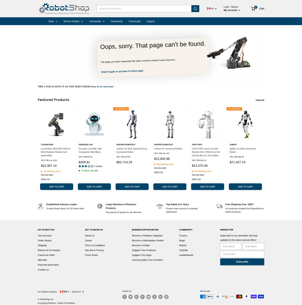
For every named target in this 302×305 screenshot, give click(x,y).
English (77, 292)
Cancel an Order (46, 255)
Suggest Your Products (144, 250)
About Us (90, 235)
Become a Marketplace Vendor (148, 240)
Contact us (43, 269)
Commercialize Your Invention (147, 260)
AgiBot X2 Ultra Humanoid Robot (243, 150)
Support (151, 21)
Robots (183, 245)
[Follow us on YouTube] (148, 297)
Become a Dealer (141, 245)
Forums (183, 235)
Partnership (117, 21)
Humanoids (95, 21)
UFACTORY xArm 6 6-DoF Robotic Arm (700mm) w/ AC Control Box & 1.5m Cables (206, 152)
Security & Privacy (94, 250)
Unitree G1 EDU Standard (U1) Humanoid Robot (131, 150)
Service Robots (72, 21)
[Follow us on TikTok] (154, 297)
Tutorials (183, 250)
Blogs (182, 240)
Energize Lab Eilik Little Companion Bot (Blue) (90, 150)
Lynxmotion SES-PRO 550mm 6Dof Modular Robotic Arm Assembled (56, 152)
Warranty (42, 260)
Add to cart (56, 186)
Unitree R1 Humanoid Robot (168, 148)
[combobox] (143, 8)
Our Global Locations (47, 292)
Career (88, 240)
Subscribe (242, 261)
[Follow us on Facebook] (124, 297)
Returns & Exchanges (49, 250)
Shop (51, 21)
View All (260, 100)
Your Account (44, 235)
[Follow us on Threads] (166, 297)
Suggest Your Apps (142, 255)
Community (135, 21)
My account (231, 10)
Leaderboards (186, 255)
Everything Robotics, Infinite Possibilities (56, 303)
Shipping (42, 245)
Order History (45, 240)
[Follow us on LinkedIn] (160, 297)
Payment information (48, 264)
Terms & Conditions (95, 245)
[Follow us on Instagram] (136, 297)
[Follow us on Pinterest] (142, 297)
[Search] (195, 8)
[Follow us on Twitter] (130, 297)
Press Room (91, 255)
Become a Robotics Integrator (147, 235)
